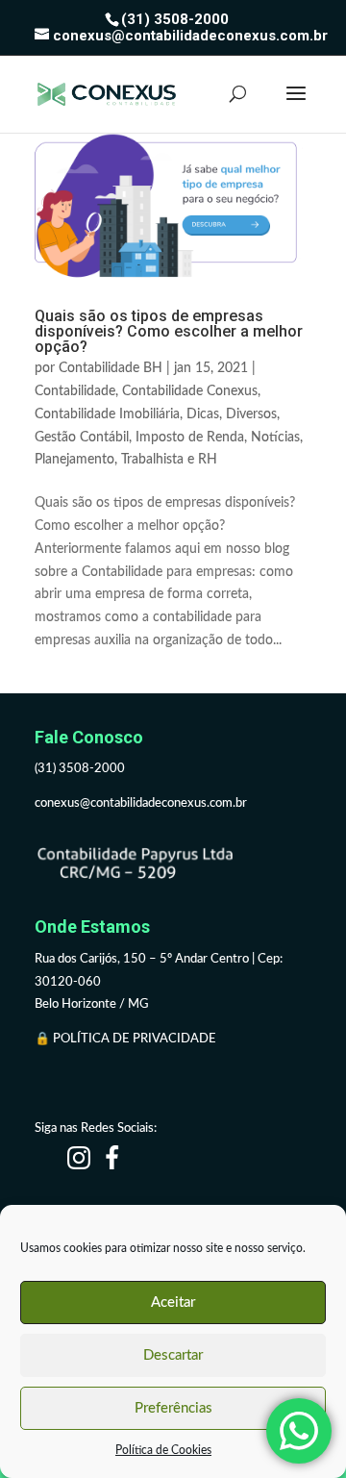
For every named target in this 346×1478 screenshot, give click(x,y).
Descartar (173, 1355)
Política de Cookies (163, 1450)
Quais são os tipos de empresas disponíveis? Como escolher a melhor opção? (169, 331)
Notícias (275, 437)
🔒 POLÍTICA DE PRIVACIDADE (127, 1039)
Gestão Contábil (82, 437)
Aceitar (173, 1302)
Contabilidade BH (110, 368)
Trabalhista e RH (169, 459)
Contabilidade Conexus (190, 391)
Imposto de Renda (190, 437)
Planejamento (74, 459)
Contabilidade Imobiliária (107, 414)
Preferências (173, 1408)
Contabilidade (75, 391)
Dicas (202, 414)
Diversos (251, 414)
